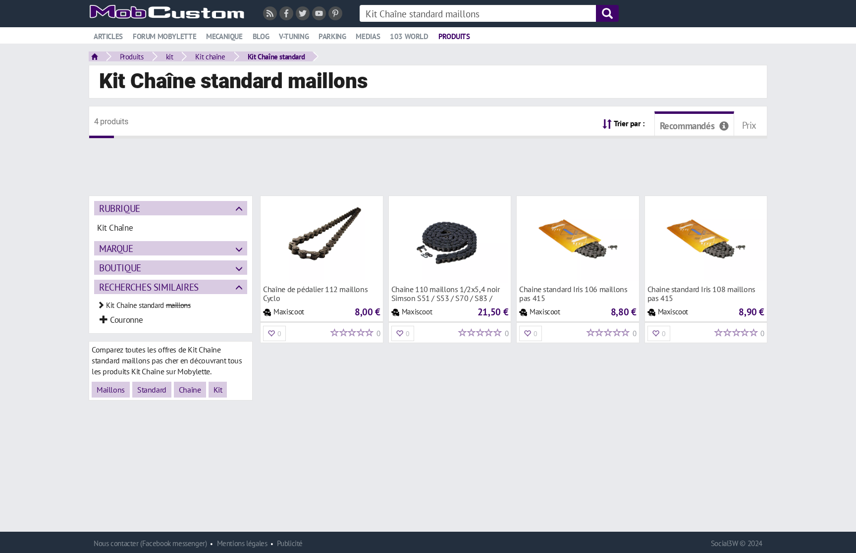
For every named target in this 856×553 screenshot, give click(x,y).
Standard (151, 389)
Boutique (120, 267)
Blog (261, 36)
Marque (116, 248)
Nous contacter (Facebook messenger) (150, 543)
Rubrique (119, 208)
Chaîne (190, 389)
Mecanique (224, 36)
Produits (454, 36)
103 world (409, 36)
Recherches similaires (149, 287)
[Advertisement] (428, 161)
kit (169, 56)
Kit (218, 389)
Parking (332, 36)
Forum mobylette (164, 36)
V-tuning (294, 36)
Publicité (290, 543)
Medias (368, 36)
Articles (108, 36)
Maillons (111, 389)
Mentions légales (242, 543)
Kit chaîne (210, 56)
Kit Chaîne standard (276, 56)
